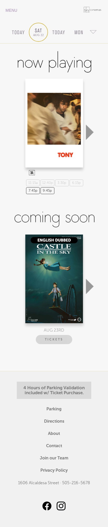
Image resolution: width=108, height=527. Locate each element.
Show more (53, 119)
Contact (54, 446)
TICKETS (54, 339)
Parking (54, 409)
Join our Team (54, 458)
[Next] (89, 106)
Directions (54, 421)
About (54, 433)
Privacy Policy (54, 470)
